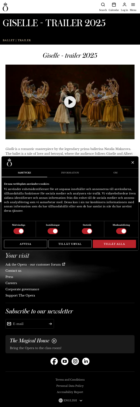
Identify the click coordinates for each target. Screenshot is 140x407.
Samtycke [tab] (24, 172)
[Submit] (50, 324)
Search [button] (103, 10)
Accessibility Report (70, 392)
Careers (11, 283)
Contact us (13, 270)
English (71, 400)
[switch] (53, 231)
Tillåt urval (70, 244)
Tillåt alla (114, 244)
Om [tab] (115, 172)
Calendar (114, 10)
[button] (70, 102)
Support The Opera (20, 295)
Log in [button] (124, 10)
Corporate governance (22, 289)
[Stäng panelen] (132, 162)
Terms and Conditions (70, 379)
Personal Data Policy (70, 386)
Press (9, 277)
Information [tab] (70, 172)
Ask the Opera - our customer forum (33, 264)
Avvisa (25, 244)
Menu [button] (133, 10)
